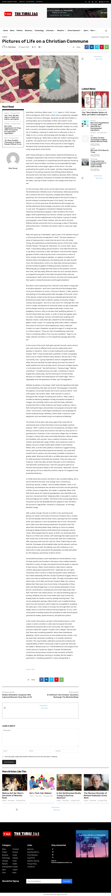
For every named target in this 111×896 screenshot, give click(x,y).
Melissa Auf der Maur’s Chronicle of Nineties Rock (13, 795)
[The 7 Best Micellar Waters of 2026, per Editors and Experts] (95, 99)
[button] (106, 30)
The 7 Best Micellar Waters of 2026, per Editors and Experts (11, 117)
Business (7, 123)
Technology (94, 159)
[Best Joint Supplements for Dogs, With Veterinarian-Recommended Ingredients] (85, 123)
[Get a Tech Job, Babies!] (41, 782)
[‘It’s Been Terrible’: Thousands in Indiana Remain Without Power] (85, 138)
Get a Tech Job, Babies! (40, 793)
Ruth (55, 112)
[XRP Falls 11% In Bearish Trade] (85, 151)
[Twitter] (96, 2)
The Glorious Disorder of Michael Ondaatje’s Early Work (95, 795)
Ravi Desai (12, 47)
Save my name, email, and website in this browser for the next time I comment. (31, 756)
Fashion (6, 113)
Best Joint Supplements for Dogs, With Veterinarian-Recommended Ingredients (12, 129)
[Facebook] (85, 2)
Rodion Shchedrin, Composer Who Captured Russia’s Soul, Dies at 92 (17, 696)
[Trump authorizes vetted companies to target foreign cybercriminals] (85, 162)
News (6, 138)
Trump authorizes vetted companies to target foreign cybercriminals (98, 164)
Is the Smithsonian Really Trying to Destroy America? (69, 795)
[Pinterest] (102, 47)
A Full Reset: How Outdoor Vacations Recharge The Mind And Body (62, 696)
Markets (93, 148)
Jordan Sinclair (95, 144)
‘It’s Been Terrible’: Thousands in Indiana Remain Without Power (13, 142)
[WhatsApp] (106, 47)
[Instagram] (89, 2)
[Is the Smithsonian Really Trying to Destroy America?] (69, 782)
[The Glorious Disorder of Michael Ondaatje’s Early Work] (96, 782)
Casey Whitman (95, 154)
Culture (4, 37)
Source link (30, 669)
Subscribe (66, 881)
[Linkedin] (92, 2)
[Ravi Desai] (4, 47)
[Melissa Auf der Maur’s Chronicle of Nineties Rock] (14, 782)
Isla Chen (93, 132)
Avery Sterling (92, 110)
